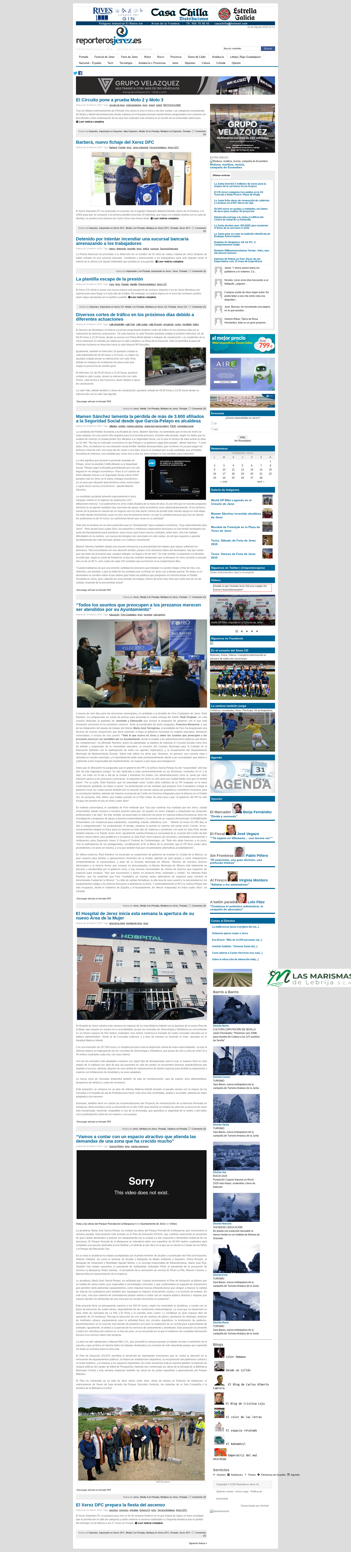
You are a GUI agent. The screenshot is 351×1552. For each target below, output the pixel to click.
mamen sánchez (135, 426)
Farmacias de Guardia (273, 1474)
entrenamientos (133, 105)
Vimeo (173, 1223)
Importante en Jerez (161, 271)
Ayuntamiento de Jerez (153, 1223)
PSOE (173, 426)
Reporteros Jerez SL (247, 1484)
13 (251, 469)
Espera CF (145, 1510)
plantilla (133, 284)
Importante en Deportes (110, 131)
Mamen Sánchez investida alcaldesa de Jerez (236, 515)
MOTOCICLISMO (172, 105)
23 (214, 477)
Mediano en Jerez (169, 408)
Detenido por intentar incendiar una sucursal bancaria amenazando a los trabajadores (132, 241)
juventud (148, 614)
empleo (122, 426)
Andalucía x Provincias (152, 63)
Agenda (295, 1474)
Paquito (125, 284)
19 (242, 473)
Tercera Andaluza (158, 147)
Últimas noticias (221, 175)
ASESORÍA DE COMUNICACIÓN (134, 49)
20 (251, 473)
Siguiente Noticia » (198, 1543)
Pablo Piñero (257, 856)
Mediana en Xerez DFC (157, 228)
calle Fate (130, 324)
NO (216, 429)
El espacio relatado (240, 1430)
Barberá (113, 147)
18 (233, 473)
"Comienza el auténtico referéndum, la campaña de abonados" (236, 908)
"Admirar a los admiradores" (229, 884)
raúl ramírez (159, 614)
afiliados (113, 426)
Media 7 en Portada (149, 408)
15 (270, 469)
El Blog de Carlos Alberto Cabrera (241, 1386)
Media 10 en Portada (149, 131)
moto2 (152, 105)
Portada (83, 56)
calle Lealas (142, 324)
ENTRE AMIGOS (219, 157)
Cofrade (220, 63)
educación (114, 614)
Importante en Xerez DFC (112, 228)
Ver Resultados (242, 440)
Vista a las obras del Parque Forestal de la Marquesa (105, 1223)
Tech (110, 63)
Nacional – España (90, 63)
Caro (111, 284)
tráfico (196, 324)
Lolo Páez (256, 902)
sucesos (154, 248)
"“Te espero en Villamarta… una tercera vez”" (241, 838)
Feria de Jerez (129, 56)
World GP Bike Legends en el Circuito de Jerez (231, 502)
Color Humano (235, 1356)
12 (242, 469)
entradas (134, 1510)
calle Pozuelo (155, 324)
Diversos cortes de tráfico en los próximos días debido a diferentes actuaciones (135, 317)
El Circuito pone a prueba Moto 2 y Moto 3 (119, 99)
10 (224, 469)
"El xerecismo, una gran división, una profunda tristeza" (236, 861)
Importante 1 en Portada (138, 271)
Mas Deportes (131, 131)
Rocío (160, 56)
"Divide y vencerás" (223, 816)
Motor (147, 56)
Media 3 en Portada (149, 597)
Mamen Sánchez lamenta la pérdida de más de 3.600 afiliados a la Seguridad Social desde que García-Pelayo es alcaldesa (140, 418)
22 (270, 473)
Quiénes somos (225, 1491)
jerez (145, 105)
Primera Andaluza (147, 284)
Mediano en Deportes (171, 131)
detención (121, 248)
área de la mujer (117, 923)
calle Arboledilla (116, 324)
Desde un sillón (237, 1370)
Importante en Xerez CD (112, 307)
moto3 (159, 105)
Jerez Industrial (140, 147)
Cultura (206, 63)
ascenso (113, 1510)
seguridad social (185, 426)
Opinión (236, 63)
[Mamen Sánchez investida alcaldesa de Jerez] (267, 517)
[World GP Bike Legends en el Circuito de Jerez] (267, 504)
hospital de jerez (134, 923)
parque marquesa (139, 1146)
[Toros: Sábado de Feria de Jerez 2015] (267, 544)
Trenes (252, 1474)
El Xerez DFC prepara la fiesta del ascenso (120, 1504)
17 (224, 473)
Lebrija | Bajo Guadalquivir (245, 56)
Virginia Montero (253, 880)
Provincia (175, 56)
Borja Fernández (257, 812)
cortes (178, 324)
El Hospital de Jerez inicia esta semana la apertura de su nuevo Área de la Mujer (135, 916)
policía (146, 248)
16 (214, 473)
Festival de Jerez (104, 56)
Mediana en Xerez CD (156, 307)
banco (112, 248)
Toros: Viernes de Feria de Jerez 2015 (233, 555)
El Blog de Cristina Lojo (244, 1403)
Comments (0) (199, 271)
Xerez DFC (173, 147)
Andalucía (218, 56)
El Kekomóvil (235, 1444)
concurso (123, 1510)
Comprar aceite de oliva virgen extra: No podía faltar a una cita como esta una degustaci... (246, 296)
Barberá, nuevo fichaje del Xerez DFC (115, 142)
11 (233, 469)
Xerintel (264, 1505)
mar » (261, 482)
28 (261, 477)
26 (242, 477)
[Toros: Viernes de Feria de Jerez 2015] (267, 557)
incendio (131, 248)
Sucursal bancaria (169, 248)
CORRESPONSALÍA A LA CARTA (94, 49)
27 (251, 477)
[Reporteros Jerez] (115, 34)
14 (261, 469)
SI (215, 423)
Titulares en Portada (177, 1129)
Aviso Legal (241, 1491)
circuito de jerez (117, 105)
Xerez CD (162, 284)
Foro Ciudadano (128, 614)
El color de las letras (243, 1417)
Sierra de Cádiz (197, 56)
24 (224, 477)
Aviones (221, 1474)
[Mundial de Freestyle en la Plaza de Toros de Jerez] (267, 530)
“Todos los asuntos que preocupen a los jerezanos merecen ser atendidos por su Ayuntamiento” (138, 607)
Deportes (190, 63)
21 (261, 473)
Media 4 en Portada (149, 905)
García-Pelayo (116, 1146)
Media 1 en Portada (134, 307)
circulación (168, 324)
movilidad (187, 324)
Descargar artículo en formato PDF (94, 401)
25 (233, 477)
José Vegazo (248, 834)
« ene (224, 482)
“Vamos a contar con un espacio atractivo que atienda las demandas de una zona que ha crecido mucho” (136, 1139)
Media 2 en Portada (135, 228)
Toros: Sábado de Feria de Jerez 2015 (233, 542)
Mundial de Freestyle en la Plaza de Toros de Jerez (235, 528)
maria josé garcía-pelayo (156, 426)
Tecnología (125, 63)
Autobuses (237, 1474)
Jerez (175, 63)
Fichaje (122, 147)
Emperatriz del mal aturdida (235, 1457)
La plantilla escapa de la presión (109, 279)
